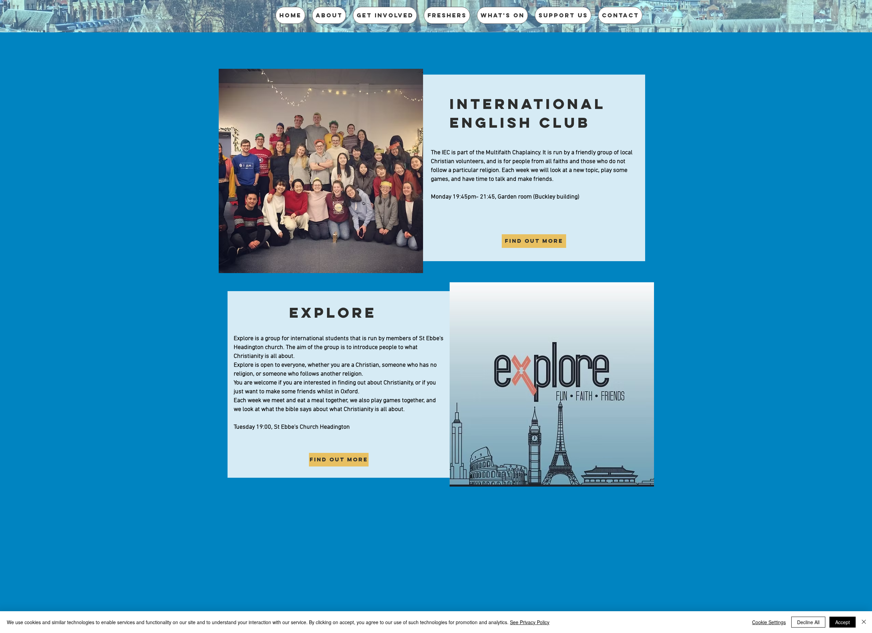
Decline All (808, 622)
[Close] (864, 622)
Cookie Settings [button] (769, 622)
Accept (842, 622)
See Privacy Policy (529, 622)
